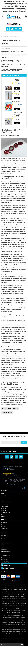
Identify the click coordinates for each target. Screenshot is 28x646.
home (2, 493)
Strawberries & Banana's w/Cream (17, 79)
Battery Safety (4, 508)
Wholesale (3, 510)
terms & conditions (5, 502)
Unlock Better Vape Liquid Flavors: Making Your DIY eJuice (12, 52)
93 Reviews (20, 103)
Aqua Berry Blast (17, 101)
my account (4, 522)
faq (2, 497)
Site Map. (14, 580)
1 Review (21, 93)
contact (3, 500)
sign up (3, 526)
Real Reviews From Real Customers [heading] (12, 466)
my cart (3, 530)
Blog (2, 514)
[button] (23, 469)
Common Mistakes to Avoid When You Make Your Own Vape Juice (13, 56)
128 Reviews (19, 82)
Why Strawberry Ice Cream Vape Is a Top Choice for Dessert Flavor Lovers (12, 69)
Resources (3, 516)
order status (4, 528)
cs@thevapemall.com (9, 568)
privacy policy (4, 504)
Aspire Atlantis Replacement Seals (17, 114)
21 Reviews (20, 117)
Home (2, 36)
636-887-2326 (7, 565)
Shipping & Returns (5, 512)
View (17, 88)
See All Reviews (7, 468)
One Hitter (17, 91)
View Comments (5, 417)
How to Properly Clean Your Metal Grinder (11, 131)
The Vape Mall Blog (9, 36)
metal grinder (21, 169)
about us (3, 495)
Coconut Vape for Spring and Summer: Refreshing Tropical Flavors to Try (11, 61)
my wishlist (4, 532)
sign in (2, 524)
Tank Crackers (4, 506)
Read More (12, 484)
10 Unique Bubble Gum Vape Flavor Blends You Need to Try (13, 65)
